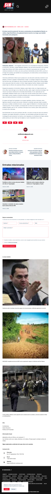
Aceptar (6, 489)
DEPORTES (14, 476)
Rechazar (13, 489)
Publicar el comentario (9, 246)
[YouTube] (8, 469)
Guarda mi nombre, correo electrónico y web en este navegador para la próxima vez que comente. (24, 240)
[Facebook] (5, 123)
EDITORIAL (32, 476)
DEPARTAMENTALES (7, 476)
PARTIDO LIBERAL (31, 479)
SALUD (45, 483)
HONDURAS (25, 478)
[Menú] (46, 6)
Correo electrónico (24, 223)
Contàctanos (6, 426)
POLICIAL (14, 481)
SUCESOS (27, 26)
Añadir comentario (8, 227)
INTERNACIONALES (6, 479)
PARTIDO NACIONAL (6, 481)
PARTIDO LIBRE (39, 479)
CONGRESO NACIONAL (12, 474)
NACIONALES (14, 479)
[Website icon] (25, 137)
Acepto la (10, 242)
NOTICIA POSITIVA (22, 479)
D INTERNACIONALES (31, 474)
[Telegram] (20, 123)
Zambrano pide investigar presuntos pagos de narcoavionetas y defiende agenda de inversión (24, 308)
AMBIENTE (5, 474)
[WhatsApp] (15, 123)
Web (36, 223)
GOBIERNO (19, 478)
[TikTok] (10, 469)
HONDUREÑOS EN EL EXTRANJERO (36, 478)
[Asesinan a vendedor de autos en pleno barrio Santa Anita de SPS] (14, 195)
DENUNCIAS (39, 474)
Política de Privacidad (28, 481)
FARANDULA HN (12, 478)
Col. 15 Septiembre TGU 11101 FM (15, 454)
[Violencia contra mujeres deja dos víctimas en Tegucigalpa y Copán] (37, 174)
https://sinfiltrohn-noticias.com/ (15, 463)
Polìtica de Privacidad (8, 429)
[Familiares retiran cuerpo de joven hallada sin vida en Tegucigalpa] (14, 174)
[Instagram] (7, 469)
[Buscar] (18, 6)
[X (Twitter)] (10, 123)
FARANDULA (5, 478)
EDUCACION (44, 476)
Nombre (6, 223)
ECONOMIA (26, 476)
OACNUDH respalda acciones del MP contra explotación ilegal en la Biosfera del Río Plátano (24, 361)
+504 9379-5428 (11, 458)
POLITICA (19, 481)
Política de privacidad (12, 242)
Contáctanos (22, 474)
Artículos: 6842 (25, 140)
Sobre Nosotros (6, 428)
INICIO (46, 478)
